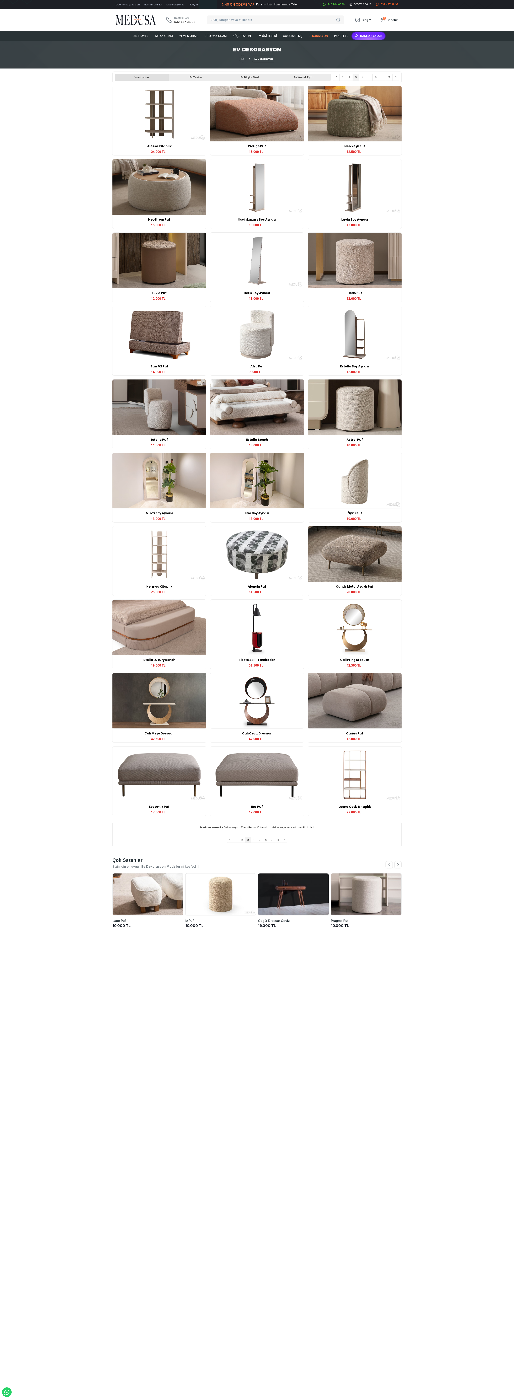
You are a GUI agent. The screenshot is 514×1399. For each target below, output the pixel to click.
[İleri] (396, 77)
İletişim (194, 4)
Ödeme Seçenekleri (128, 4)
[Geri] (336, 77)
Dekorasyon (318, 36)
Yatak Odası (163, 36)
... (369, 77)
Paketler (341, 36)
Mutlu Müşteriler (176, 4)
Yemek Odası (189, 36)
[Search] (339, 19)
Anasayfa (141, 36)
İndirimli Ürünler (153, 4)
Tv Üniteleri (267, 36)
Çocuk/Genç (293, 36)
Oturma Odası (215, 36)
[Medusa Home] (242, 58)
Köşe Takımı (242, 36)
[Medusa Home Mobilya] (136, 20)
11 (389, 77)
